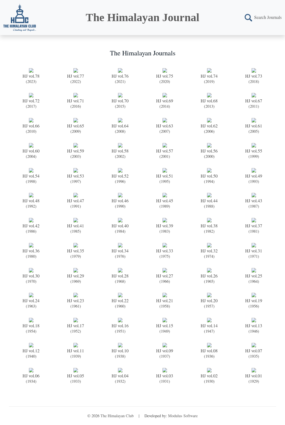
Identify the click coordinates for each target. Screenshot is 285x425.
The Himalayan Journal (142, 17)
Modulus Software (183, 415)
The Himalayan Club (117, 415)
